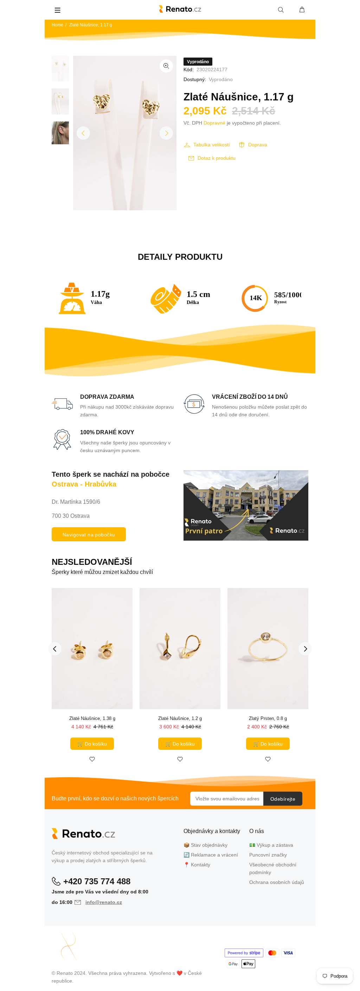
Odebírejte (282, 799)
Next (166, 133)
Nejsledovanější (92, 562)
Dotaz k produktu (217, 158)
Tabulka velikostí (211, 144)
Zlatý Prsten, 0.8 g (268, 718)
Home (57, 24)
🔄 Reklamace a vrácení (211, 855)
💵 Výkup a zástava (271, 845)
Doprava (257, 144)
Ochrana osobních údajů (276, 882)
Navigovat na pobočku (89, 534)
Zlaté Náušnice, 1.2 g (180, 718)
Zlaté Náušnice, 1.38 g (92, 718)
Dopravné (214, 123)
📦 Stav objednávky (205, 845)
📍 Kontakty (197, 864)
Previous (83, 133)
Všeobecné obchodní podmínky (272, 868)
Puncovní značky (268, 855)
